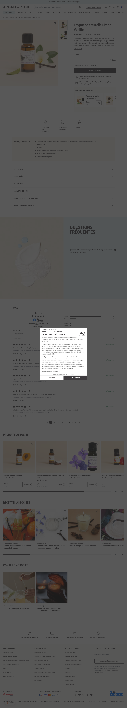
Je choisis (52, 377)
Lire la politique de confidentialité (51, 371)
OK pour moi (75, 377)
